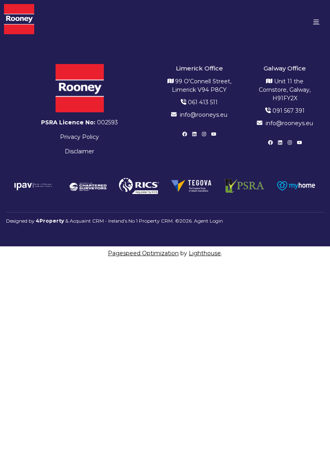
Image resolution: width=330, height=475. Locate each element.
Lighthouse (205, 253)
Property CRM (156, 221)
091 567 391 (288, 110)
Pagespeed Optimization (143, 253)
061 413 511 (202, 102)
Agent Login (208, 221)
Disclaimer (79, 151)
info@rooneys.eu (203, 114)
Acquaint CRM (87, 221)
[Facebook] (185, 134)
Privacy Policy (79, 136)
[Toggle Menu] (316, 21)
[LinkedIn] (194, 134)
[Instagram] (204, 134)
